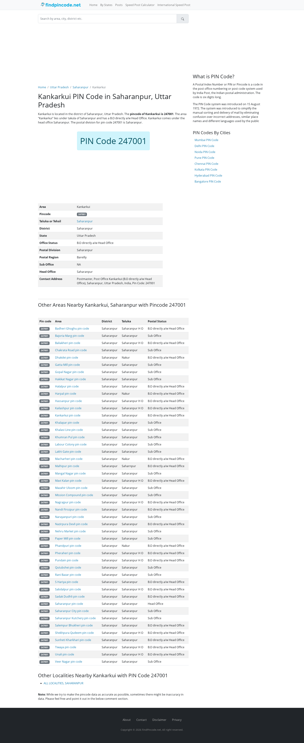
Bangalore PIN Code (208, 181)
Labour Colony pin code (71, 444)
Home (93, 5)
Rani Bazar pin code (68, 575)
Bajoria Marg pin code (69, 336)
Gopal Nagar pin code (69, 372)
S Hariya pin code (66, 582)
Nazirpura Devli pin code (71, 524)
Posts (119, 5)
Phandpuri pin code (68, 546)
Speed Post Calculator (140, 5)
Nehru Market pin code (70, 531)
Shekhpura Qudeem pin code (74, 633)
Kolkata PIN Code (206, 169)
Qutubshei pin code (68, 567)
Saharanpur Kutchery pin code (75, 618)
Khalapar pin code (67, 423)
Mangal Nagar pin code (70, 473)
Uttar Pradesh (59, 87)
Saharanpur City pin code (72, 611)
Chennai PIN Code (206, 164)
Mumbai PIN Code (206, 140)
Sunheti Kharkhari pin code (73, 640)
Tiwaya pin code (65, 647)
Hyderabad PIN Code (208, 175)
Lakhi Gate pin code (68, 452)
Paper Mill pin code (67, 538)
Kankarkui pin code (67, 415)
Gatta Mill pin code (67, 365)
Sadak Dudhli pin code (70, 596)
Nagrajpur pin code (68, 502)
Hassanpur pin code (68, 401)
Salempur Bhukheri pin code (74, 625)
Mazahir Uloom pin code (71, 488)
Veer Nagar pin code (68, 662)
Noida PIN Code (205, 152)
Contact (141, 720)
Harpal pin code (65, 394)
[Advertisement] (113, 52)
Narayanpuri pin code (69, 517)
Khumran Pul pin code (70, 437)
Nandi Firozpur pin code (71, 509)
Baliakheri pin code (67, 343)
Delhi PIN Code (204, 146)
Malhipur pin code (67, 466)
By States (106, 5)
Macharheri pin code (69, 459)
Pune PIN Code (204, 158)
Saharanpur (80, 87)
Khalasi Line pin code (69, 430)
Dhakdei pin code (66, 357)
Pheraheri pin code (67, 553)
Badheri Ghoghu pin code (72, 328)
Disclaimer (159, 720)
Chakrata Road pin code (71, 350)
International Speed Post (173, 5)
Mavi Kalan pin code (68, 481)
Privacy (177, 720)
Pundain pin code (66, 560)
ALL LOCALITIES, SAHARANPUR (63, 683)
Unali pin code (64, 654)
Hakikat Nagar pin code (70, 379)
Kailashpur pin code (68, 408)
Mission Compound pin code (74, 495)
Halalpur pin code (67, 386)
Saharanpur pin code (69, 604)
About (127, 720)
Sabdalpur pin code (68, 589)
